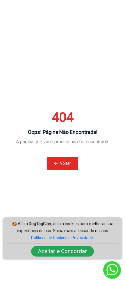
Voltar (65, 163)
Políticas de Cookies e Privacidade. (62, 237)
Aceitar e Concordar (62, 251)
